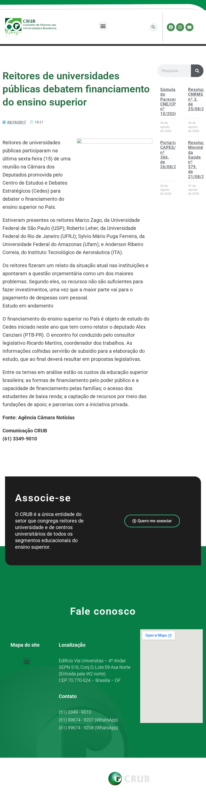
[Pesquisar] (197, 70)
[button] (103, 26)
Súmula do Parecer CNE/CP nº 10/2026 (168, 101)
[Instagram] (180, 27)
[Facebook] (171, 27)
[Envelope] (189, 27)
